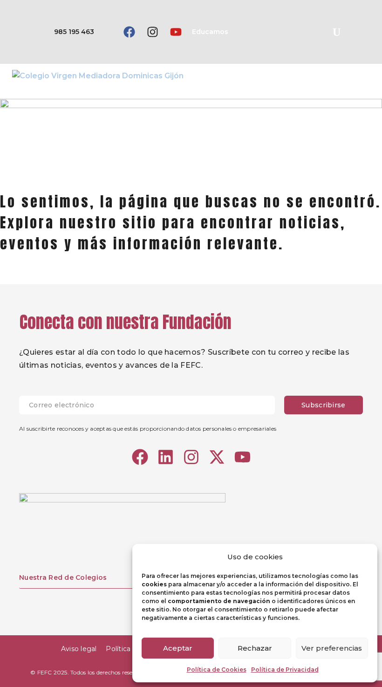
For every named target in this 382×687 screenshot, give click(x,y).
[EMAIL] (151, 405)
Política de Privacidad (285, 669)
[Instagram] (152, 32)
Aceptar (177, 648)
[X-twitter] (217, 457)
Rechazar (255, 648)
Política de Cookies (216, 669)
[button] (336, 32)
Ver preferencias (331, 648)
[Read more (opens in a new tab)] (60, 32)
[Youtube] (175, 32)
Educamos (210, 31)
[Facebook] (129, 32)
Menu (366, 75)
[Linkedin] (165, 457)
